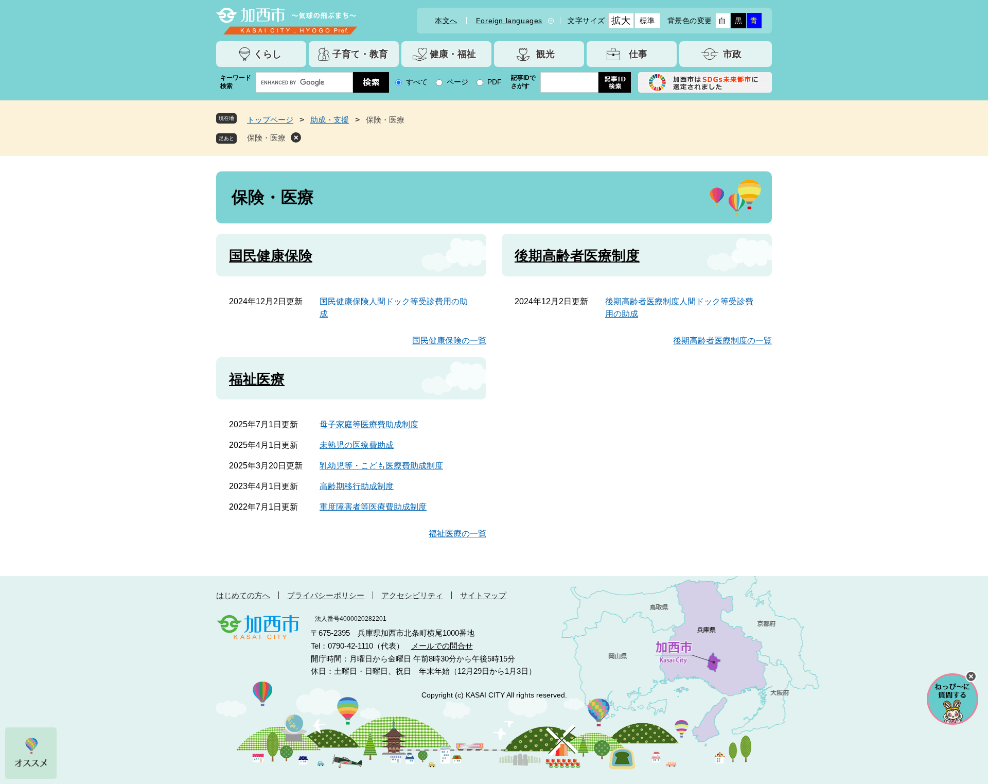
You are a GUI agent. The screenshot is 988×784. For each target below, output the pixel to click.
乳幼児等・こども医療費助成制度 (381, 465)
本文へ (446, 20)
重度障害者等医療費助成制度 (373, 506)
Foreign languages (509, 20)
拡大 (620, 20)
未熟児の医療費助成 (357, 445)
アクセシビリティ (412, 595)
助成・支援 (329, 119)
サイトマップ (483, 595)
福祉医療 (257, 379)
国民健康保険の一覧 (449, 340)
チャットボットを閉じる (971, 676)
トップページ (270, 119)
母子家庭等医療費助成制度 (369, 424)
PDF (494, 82)
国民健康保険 (270, 256)
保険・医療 (266, 137)
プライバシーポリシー (325, 595)
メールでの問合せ (442, 645)
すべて (417, 82)
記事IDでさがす (523, 82)
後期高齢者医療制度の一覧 (722, 340)
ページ (457, 82)
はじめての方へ (243, 595)
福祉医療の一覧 (457, 533)
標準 (647, 20)
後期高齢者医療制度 (577, 256)
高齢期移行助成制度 (357, 486)
